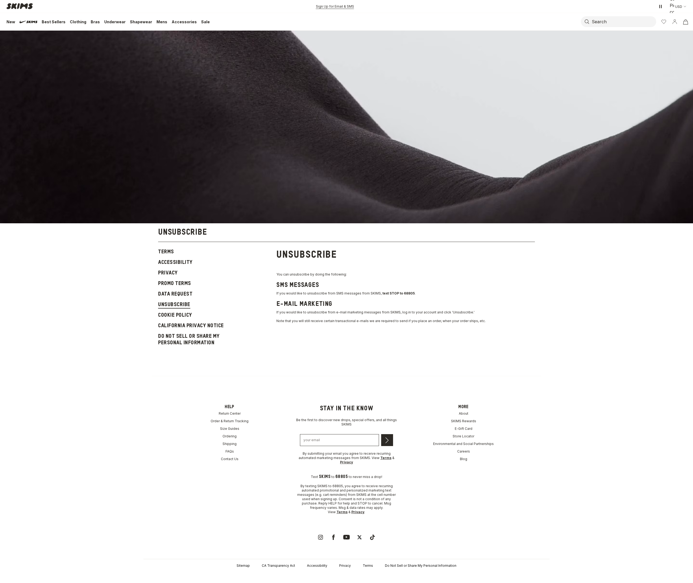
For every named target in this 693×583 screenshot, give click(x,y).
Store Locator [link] (463, 436)
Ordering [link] (230, 436)
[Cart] (685, 21)
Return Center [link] (230, 413)
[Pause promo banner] (660, 6)
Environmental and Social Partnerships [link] (463, 444)
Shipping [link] (230, 444)
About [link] (463, 413)
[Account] (674, 21)
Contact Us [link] (229, 459)
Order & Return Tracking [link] (230, 421)
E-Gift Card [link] (463, 429)
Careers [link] (463, 451)
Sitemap (243, 566)
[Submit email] (387, 440)
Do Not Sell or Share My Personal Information (420, 566)
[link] (320, 537)
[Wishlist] (664, 21)
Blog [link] (463, 459)
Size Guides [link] (229, 429)
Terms (368, 566)
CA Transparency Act (278, 566)
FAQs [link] (229, 451)
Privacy (345, 566)
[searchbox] (623, 21)
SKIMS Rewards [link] (463, 421)
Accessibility (317, 566)
